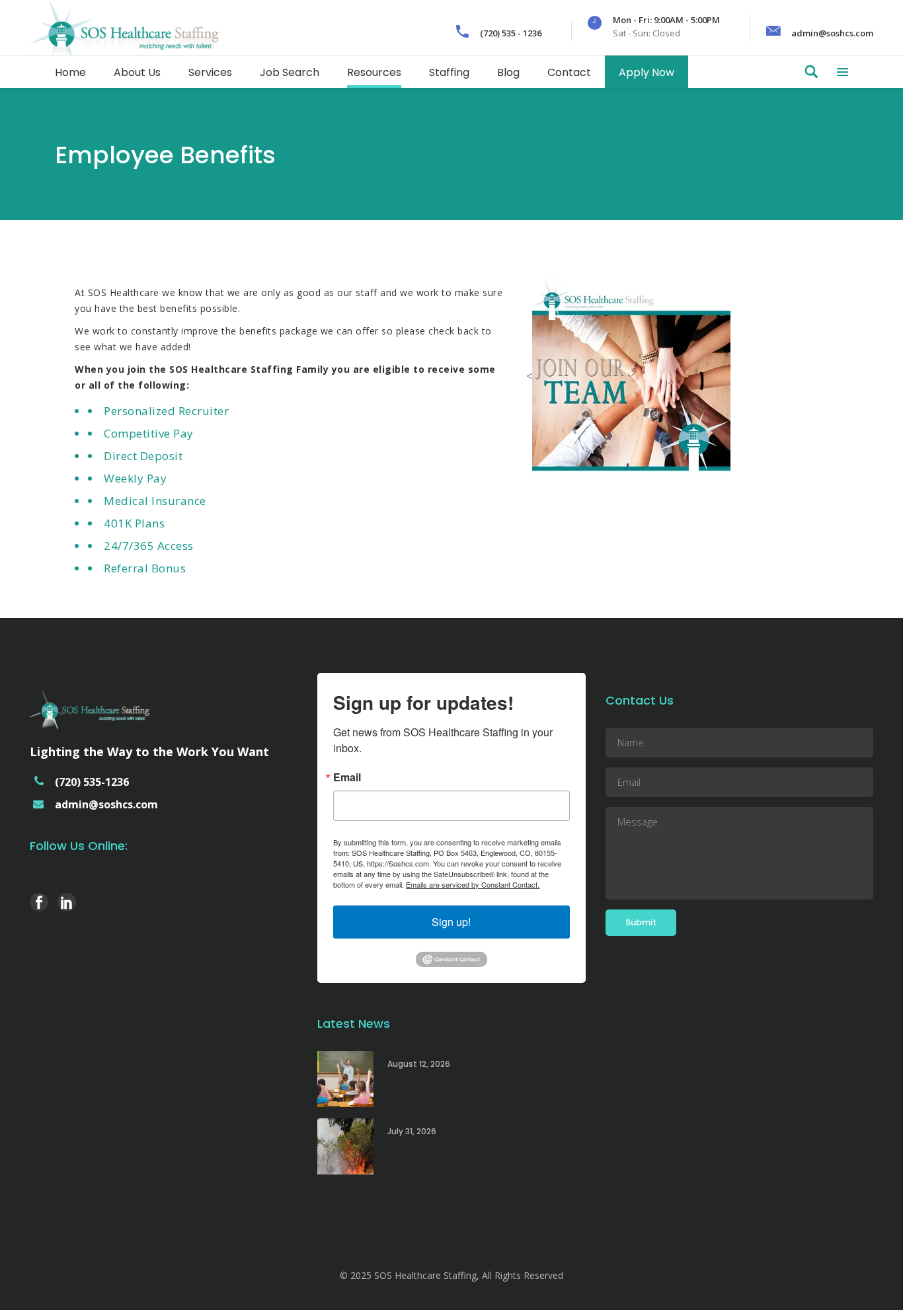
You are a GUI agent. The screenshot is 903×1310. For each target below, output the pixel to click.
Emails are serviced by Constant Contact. (472, 884)
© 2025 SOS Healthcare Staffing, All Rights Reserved (451, 1275)
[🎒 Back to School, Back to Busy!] (345, 1079)
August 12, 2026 (418, 1063)
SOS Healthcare (123, 292)
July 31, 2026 (411, 1131)
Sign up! (451, 921)
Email (347, 777)
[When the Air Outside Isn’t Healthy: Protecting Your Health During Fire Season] (345, 1146)
